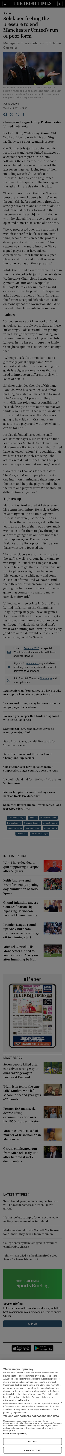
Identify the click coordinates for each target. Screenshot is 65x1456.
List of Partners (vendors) (15, 1433)
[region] (32, 1408)
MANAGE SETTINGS (32, 1450)
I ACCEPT (32, 1441)
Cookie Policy (23, 1400)
